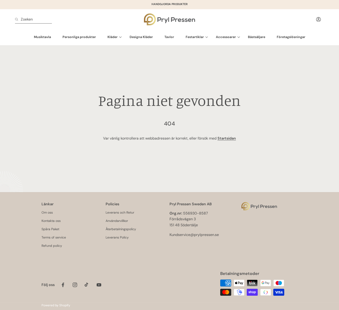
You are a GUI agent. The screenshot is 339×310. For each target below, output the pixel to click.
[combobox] (33, 19)
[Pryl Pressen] (169, 19)
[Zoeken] (18, 19)
